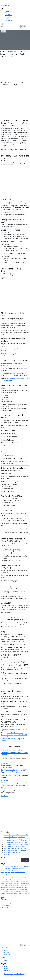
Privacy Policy (8, 970)
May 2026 (6, 950)
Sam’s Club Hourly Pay (7, 893)
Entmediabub (5, 5)
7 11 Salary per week (7, 868)
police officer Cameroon (14, 889)
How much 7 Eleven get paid (21, 883)
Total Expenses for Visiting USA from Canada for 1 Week (13, 771)
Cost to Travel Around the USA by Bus (15, 730)
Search (23, 26)
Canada (2, 875)
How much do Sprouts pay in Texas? (14, 837)
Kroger (6, 887)
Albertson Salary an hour (17, 868)
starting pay (23, 893)
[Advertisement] (15, 66)
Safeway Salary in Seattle (21, 891)
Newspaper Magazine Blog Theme (14, 974)
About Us (6, 966)
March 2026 (7, 954)
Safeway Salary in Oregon (10, 891)
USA (10, 895)
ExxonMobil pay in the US (14, 881)
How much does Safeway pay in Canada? (16, 843)
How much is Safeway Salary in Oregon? (16, 844)
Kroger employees (11, 887)
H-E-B (14, 883)
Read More (4, 763)
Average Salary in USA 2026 (12, 870)
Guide (7, 19)
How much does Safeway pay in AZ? (14, 846)
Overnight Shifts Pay (5, 889)
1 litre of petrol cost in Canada (7, 866)
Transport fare (9, 13)
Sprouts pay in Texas (16, 893)
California (20, 874)
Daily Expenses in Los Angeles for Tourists (14, 786)
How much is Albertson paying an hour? (16, 839)
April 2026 (7, 952)
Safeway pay (21, 889)
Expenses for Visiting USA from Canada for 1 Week (11, 879)
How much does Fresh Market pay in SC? (16, 835)
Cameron (24, 874)
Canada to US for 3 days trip (10, 875)
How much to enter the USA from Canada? (14, 753)
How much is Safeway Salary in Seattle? (15, 841)
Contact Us (8, 21)
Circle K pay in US (19, 875)
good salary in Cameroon (7, 883)
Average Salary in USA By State (11, 872)
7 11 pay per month (17, 866)
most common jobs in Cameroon (22, 887)
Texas (8, 895)
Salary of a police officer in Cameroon (15, 848)
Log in (5, 960)
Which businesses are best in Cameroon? (16, 850)
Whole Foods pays (15, 895)
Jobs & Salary (9, 15)
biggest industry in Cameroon (11, 874)
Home (7, 11)
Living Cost (8, 17)
